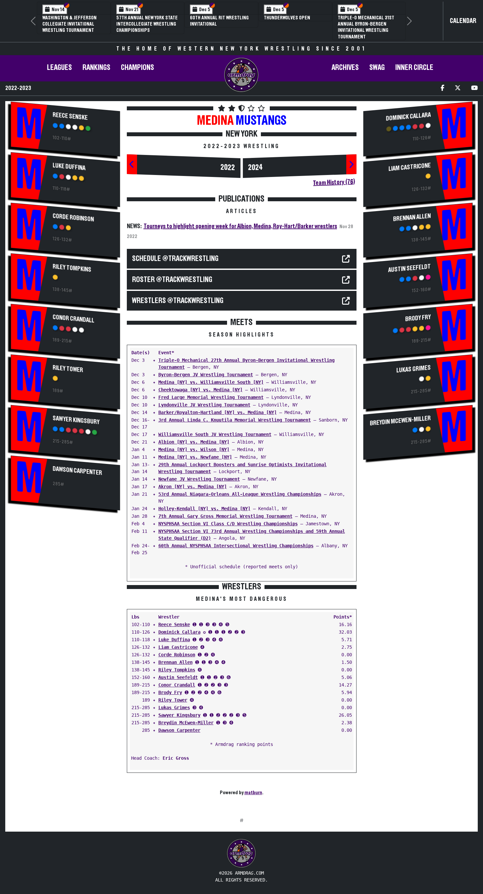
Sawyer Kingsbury (76, 420)
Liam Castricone (178, 647)
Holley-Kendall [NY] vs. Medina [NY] (204, 508)
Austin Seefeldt (178, 677)
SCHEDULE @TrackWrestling (175, 259)
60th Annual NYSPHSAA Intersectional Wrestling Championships (235, 545)
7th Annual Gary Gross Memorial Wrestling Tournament (225, 516)
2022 (227, 168)
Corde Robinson (73, 217)
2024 (255, 168)
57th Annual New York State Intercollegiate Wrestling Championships (147, 24)
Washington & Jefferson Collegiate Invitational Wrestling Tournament (69, 24)
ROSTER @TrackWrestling (172, 280)
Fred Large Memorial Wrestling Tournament (211, 397)
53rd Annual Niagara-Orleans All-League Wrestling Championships (239, 494)
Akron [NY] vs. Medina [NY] (192, 486)
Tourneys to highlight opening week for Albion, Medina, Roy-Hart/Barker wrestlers (240, 226)
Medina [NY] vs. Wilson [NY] (193, 449)
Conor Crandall (73, 319)
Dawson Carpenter (77, 470)
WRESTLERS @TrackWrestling (177, 301)
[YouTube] (474, 88)
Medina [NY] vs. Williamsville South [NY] (211, 382)
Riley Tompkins (72, 268)
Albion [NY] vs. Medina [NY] (193, 442)
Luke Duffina (69, 166)
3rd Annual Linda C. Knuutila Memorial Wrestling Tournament (234, 420)
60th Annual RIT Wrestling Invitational (219, 21)
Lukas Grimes (174, 707)
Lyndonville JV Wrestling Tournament (204, 404)
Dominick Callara (179, 632)
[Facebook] (442, 88)
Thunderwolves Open (287, 17)
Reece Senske (70, 116)
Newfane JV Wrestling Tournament (199, 479)
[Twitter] (457, 88)
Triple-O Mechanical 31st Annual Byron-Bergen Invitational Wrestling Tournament (366, 27)
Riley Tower (68, 368)
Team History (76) (334, 182)
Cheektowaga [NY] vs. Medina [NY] (200, 389)
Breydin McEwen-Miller (186, 722)
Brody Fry (170, 692)
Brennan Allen (175, 662)
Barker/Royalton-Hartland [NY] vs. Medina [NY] (217, 412)
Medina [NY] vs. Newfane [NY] (195, 457)
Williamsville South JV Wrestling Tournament (214, 434)
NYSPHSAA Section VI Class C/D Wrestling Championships (228, 523)
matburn (253, 792)
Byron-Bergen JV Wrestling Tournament (205, 374)
